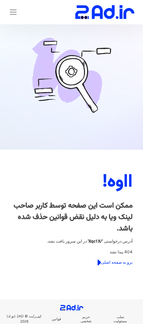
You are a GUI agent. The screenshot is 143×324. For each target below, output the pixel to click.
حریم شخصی (86, 319)
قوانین (56, 319)
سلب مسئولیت (120, 319)
